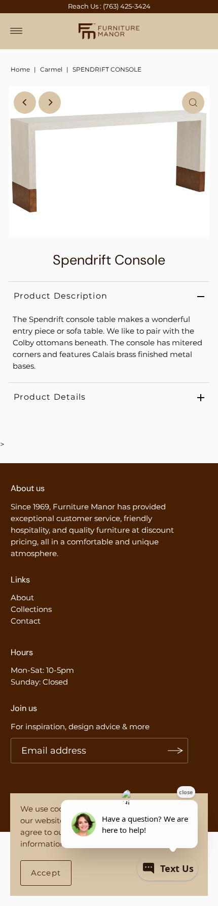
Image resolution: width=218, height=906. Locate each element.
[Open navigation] (16, 31)
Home (20, 69)
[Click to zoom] (193, 102)
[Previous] (25, 102)
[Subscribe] (175, 750)
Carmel (51, 69)
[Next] (50, 102)
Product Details (50, 397)
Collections (31, 609)
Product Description (60, 296)
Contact (26, 621)
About (22, 597)
